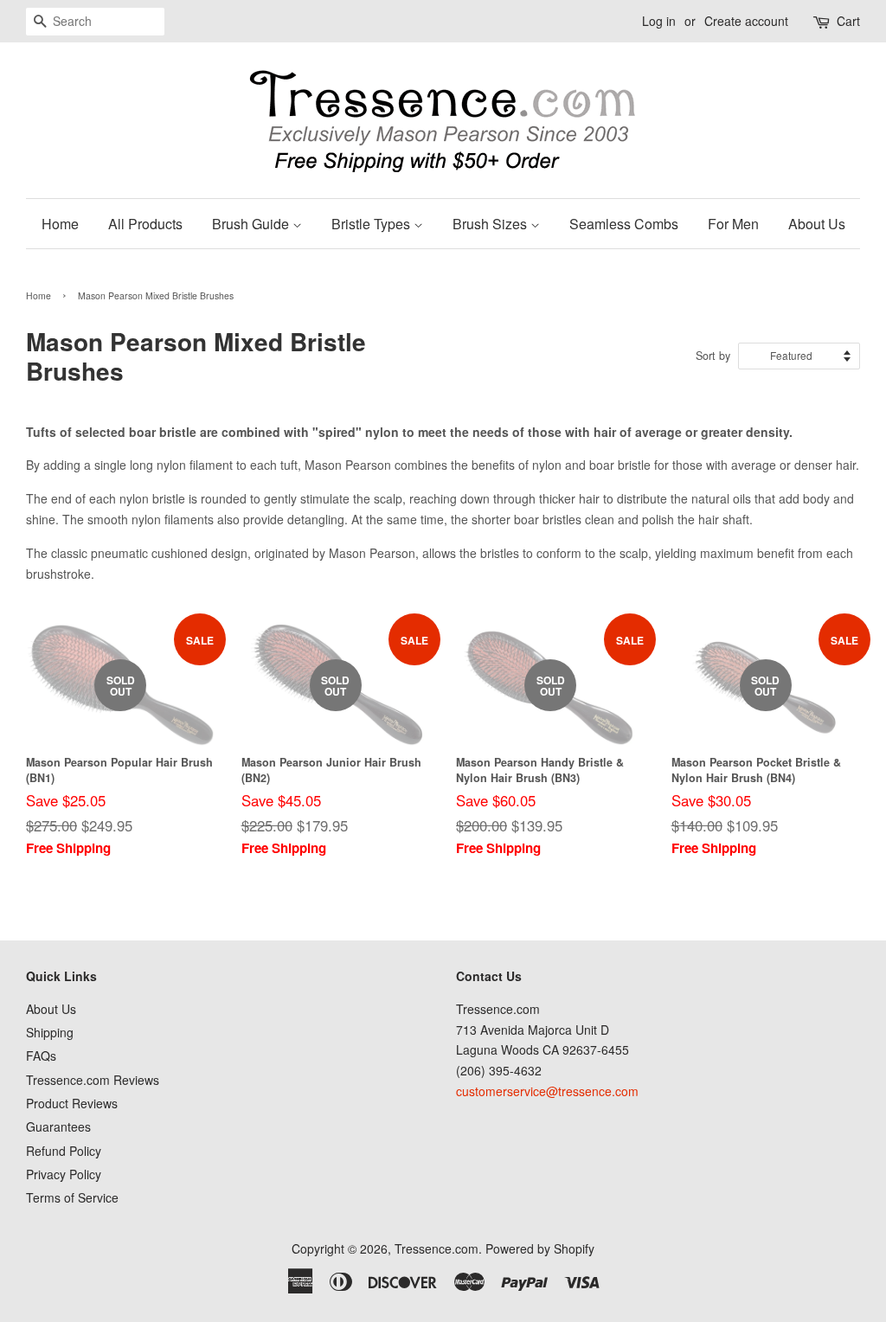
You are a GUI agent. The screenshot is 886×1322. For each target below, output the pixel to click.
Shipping (50, 1032)
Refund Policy (63, 1150)
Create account (746, 20)
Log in (659, 20)
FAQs (41, 1055)
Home (60, 224)
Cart (848, 20)
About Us (816, 224)
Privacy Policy (63, 1174)
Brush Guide (252, 224)
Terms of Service (72, 1197)
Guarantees (58, 1126)
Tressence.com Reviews (92, 1079)
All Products (145, 224)
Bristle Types (372, 224)
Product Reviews (72, 1103)
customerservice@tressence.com (547, 1091)
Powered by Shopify (539, 1248)
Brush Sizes (491, 224)
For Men (733, 224)
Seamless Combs (623, 224)
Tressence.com (436, 1248)
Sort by (713, 355)
